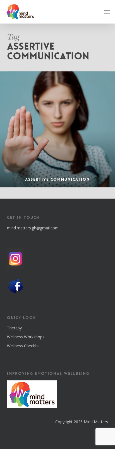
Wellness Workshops (25, 336)
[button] (107, 12)
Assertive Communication (57, 179)
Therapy (14, 328)
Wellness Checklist (23, 345)
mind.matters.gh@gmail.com (33, 228)
